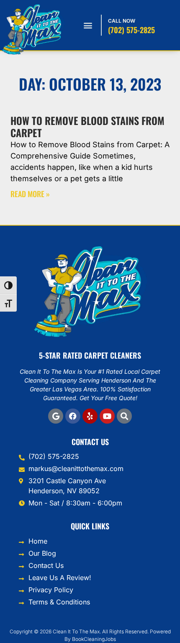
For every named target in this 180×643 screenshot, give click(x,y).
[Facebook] (72, 416)
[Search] (124, 416)
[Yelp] (90, 416)
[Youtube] (107, 416)
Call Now (121, 21)
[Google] (55, 416)
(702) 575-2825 (131, 29)
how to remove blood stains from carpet (87, 126)
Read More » (30, 193)
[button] (88, 25)
